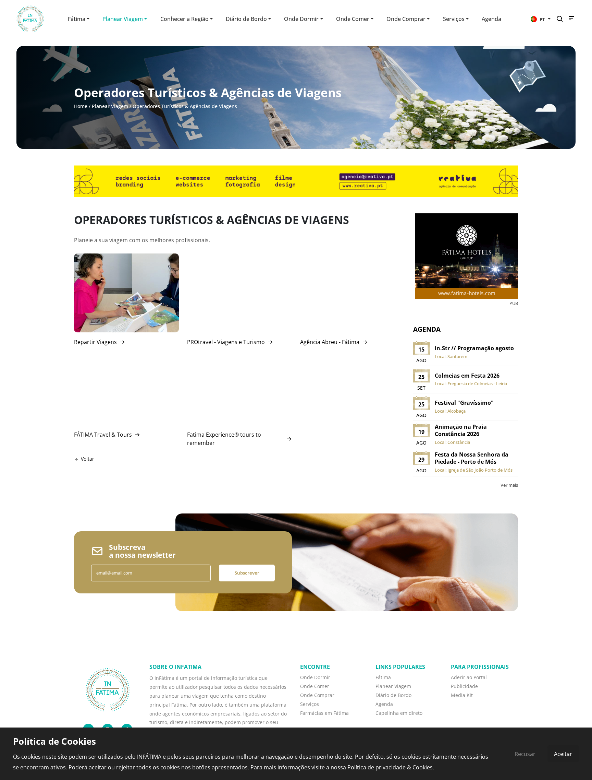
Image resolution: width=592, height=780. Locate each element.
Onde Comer (314, 686)
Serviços (309, 704)
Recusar (525, 754)
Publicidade (464, 686)
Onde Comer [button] (352, 19)
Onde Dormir (315, 677)
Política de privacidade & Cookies (390, 767)
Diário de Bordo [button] (246, 19)
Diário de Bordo (393, 695)
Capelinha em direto (398, 713)
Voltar (86, 459)
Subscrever (247, 573)
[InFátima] (107, 689)
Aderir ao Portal (469, 677)
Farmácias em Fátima (324, 713)
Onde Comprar (317, 695)
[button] (540, 19)
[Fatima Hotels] (466, 256)
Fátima (383, 677)
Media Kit (462, 695)
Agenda (491, 19)
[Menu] (571, 20)
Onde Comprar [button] (406, 19)
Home (80, 106)
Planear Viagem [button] (122, 19)
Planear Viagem (110, 106)
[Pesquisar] (561, 19)
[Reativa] (296, 181)
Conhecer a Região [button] (184, 19)
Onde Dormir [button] (301, 19)
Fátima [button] (76, 19)
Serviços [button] (454, 19)
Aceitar (563, 754)
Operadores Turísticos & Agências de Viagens (185, 106)
